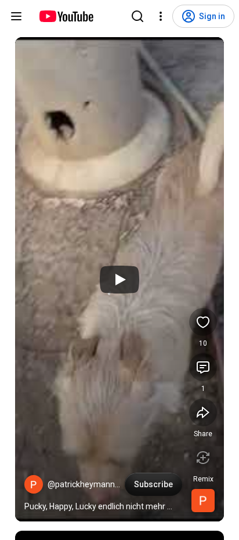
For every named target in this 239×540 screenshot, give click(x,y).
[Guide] (16, 16)
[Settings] (161, 16)
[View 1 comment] (203, 367)
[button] (33, 484)
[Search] (137, 16)
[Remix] (203, 458)
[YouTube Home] (66, 16)
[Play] (119, 279)
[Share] (203, 412)
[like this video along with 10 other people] (203, 322)
